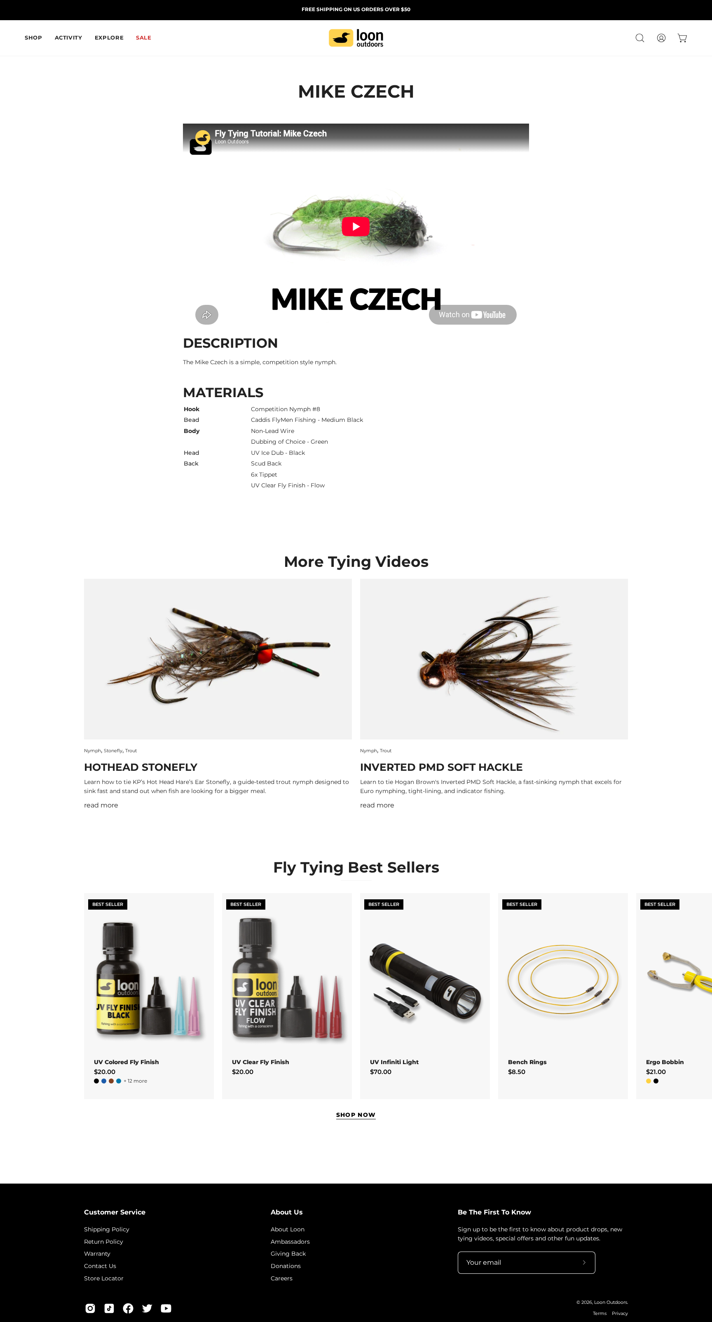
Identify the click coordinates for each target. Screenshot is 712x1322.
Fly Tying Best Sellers (356, 867)
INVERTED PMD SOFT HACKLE (441, 767)
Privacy (620, 1313)
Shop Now (356, 1114)
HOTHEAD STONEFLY (140, 767)
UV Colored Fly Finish (126, 1062)
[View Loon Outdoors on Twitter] (147, 1308)
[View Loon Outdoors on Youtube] (166, 1308)
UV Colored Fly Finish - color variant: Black (96, 1081)
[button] (640, 38)
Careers (282, 1278)
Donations (286, 1266)
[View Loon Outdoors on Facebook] (128, 1308)
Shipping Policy (106, 1229)
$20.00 (104, 1072)
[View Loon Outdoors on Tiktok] (109, 1308)
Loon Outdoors (610, 1302)
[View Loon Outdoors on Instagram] (90, 1308)
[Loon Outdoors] (356, 37)
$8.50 (516, 1072)
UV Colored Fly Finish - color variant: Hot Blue (118, 1081)
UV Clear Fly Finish (260, 1062)
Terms (600, 1313)
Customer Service (114, 1212)
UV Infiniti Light (394, 1062)
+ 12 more (135, 1081)
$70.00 (380, 1072)
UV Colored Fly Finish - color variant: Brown (111, 1081)
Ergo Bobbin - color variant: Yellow (648, 1081)
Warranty (97, 1253)
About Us (287, 1212)
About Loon (287, 1229)
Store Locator (104, 1278)
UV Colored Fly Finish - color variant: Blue (103, 1081)
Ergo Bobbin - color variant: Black (655, 1081)
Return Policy (103, 1241)
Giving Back (288, 1253)
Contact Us (100, 1266)
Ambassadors (290, 1241)
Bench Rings (527, 1062)
